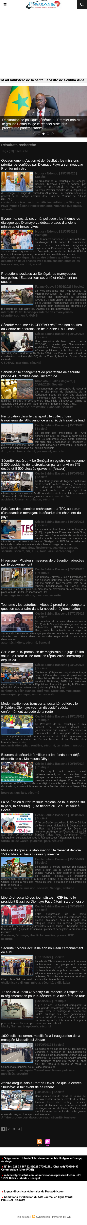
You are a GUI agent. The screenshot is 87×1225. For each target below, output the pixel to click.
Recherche (43, 547)
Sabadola (53, 407)
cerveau (44, 1117)
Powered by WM (61, 1216)
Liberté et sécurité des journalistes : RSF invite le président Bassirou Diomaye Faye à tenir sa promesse (42, 899)
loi (42, 935)
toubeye (69, 1117)
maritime (22, 362)
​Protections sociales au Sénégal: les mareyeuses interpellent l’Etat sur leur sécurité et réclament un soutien (39, 278)
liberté (34, 935)
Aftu (4, 451)
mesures (42, 595)
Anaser (19, 499)
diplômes (42, 690)
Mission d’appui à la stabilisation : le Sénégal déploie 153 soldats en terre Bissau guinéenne (41, 852)
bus (19, 451)
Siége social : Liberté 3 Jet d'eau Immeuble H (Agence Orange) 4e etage (41, 1160)
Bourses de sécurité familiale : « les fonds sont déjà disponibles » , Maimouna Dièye (40, 757)
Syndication (43, 1216)
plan (26, 745)
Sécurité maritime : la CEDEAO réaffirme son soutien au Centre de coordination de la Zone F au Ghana (41, 327)
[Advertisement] (43, 43)
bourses (7, 792)
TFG (35, 551)
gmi (27, 982)
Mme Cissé (9, 547)
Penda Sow (26, 547)
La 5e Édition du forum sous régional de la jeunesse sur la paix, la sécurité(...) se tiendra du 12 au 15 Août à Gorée (43, 806)
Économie (8, 257)
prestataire (38, 407)
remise (36, 694)
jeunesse (36, 841)
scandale (59, 547)
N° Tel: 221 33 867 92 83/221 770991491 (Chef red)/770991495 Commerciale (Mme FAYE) (39, 1168)
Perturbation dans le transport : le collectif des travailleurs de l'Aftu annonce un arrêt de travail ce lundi (43, 418)
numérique (8, 694)
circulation (33, 499)
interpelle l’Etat (11, 312)
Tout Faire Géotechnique (56, 551)
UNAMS (32, 315)
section (72, 547)
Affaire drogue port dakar (19, 1117)
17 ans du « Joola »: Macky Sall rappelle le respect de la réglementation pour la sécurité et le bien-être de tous (43, 994)
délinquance (26, 690)
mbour (35, 982)
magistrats (73, 690)
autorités (7, 642)
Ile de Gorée (19, 841)
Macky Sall (8, 1026)
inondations (25, 595)
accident (7, 499)
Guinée (18, 888)
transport (77, 745)
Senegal (44, 642)
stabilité (68, 888)
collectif (29, 451)
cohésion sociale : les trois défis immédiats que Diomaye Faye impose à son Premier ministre (41, 204)
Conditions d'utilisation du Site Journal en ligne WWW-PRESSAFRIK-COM (37, 1198)
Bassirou (7, 935)
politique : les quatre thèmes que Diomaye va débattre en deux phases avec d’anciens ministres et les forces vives (40, 261)
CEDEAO (7, 362)
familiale (20, 792)
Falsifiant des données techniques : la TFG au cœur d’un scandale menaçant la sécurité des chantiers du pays (41, 513)
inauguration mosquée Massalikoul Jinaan (31, 1070)
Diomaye (22, 935)
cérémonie (8, 690)
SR (28, 551)
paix (47, 841)
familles (6, 407)
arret (12, 451)
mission (29, 888)
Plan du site (23, 1216)
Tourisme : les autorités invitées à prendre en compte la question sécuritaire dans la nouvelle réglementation (43, 607)
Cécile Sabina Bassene (51, 333)
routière (36, 745)
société (19, 551)
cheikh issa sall (12, 982)
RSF (71, 935)
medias (50, 935)
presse (61, 935)
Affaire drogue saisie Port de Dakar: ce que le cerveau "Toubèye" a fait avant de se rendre (42, 1085)
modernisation (11, 745)
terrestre (63, 745)
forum (5, 841)
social (37, 264)
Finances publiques (67, 205)
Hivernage (8, 595)
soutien (19, 315)
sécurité (7, 209)
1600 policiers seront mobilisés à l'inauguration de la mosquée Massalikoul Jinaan (40, 1038)
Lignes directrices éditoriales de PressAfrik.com (33, 1191)
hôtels (19, 642)
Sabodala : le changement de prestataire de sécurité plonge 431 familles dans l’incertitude (40, 374)
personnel (44, 451)
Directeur (57, 690)
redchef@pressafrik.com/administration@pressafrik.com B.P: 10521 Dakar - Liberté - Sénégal (41, 1177)
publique (24, 694)
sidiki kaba (62, 982)
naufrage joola (28, 1026)
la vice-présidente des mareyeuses (48, 312)
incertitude (21, 407)
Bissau (6, 888)
